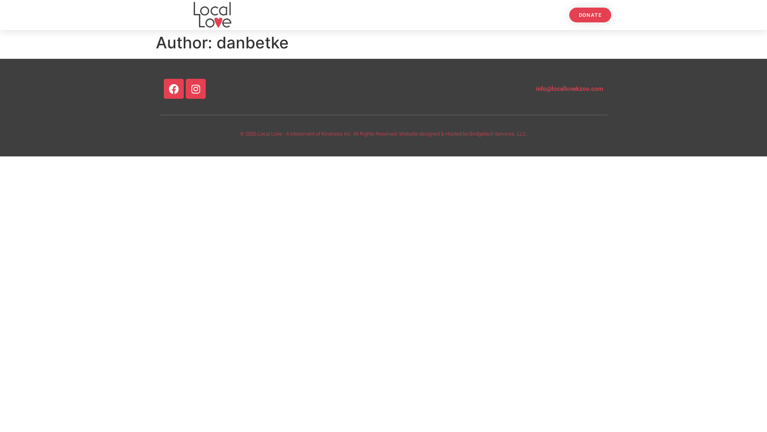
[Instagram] (196, 89)
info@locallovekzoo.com (569, 88)
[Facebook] (174, 89)
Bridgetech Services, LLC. (498, 134)
